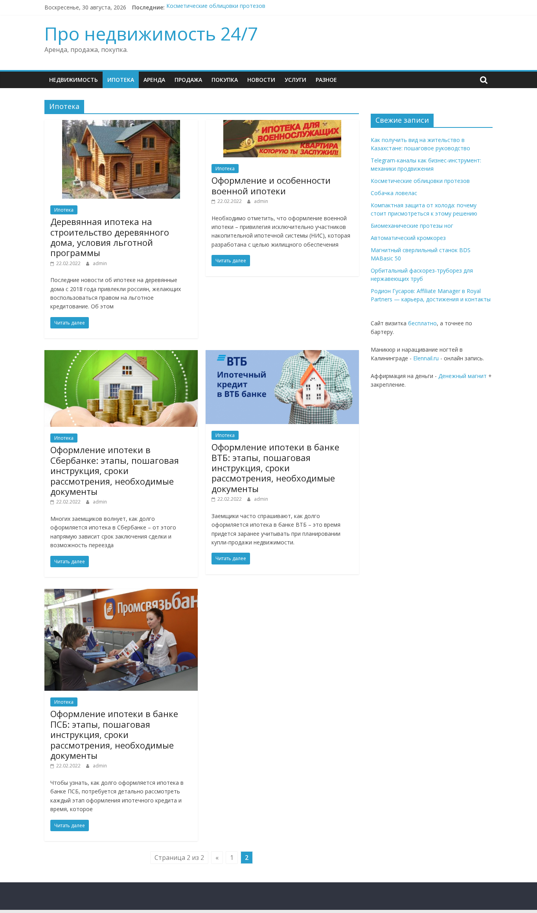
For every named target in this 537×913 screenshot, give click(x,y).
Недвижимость (73, 79)
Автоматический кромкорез (408, 238)
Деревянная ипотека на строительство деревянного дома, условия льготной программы (109, 237)
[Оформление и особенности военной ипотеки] (282, 124)
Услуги (295, 79)
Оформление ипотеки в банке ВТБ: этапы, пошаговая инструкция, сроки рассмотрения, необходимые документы (275, 467)
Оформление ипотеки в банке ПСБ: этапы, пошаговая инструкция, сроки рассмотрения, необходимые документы (114, 734)
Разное (326, 79)
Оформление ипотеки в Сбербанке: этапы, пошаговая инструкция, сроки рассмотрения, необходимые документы (114, 470)
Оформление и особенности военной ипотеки (271, 185)
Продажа (188, 79)
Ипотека (120, 79)
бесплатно (422, 323)
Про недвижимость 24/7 (151, 33)
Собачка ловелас (394, 193)
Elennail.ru (426, 358)
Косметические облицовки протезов (215, 7)
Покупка (224, 79)
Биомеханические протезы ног (412, 225)
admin (100, 263)
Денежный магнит (462, 376)
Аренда (154, 79)
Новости (261, 79)
